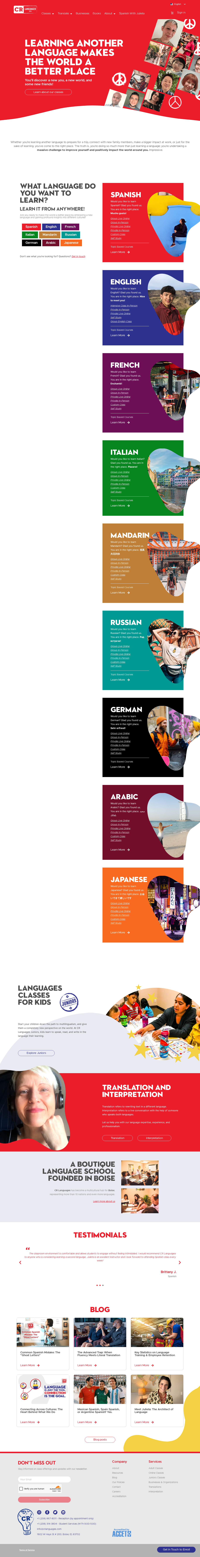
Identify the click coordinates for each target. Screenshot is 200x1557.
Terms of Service (27, 1550)
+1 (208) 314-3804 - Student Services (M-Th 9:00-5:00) (66, 1524)
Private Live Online (120, 226)
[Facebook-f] (47, 1512)
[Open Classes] (53, 14)
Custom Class (118, 234)
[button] (20, 1262)
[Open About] (114, 14)
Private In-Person (120, 230)
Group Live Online (120, 218)
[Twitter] (55, 1512)
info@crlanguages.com (49, 1529)
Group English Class (121, 321)
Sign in (181, 12)
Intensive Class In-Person (124, 306)
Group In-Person (119, 222)
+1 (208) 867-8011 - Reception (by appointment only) (65, 1518)
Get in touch (78, 256)
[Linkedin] (63, 1512)
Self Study (116, 238)
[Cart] (172, 12)
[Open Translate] (71, 14)
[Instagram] (39, 1512)
